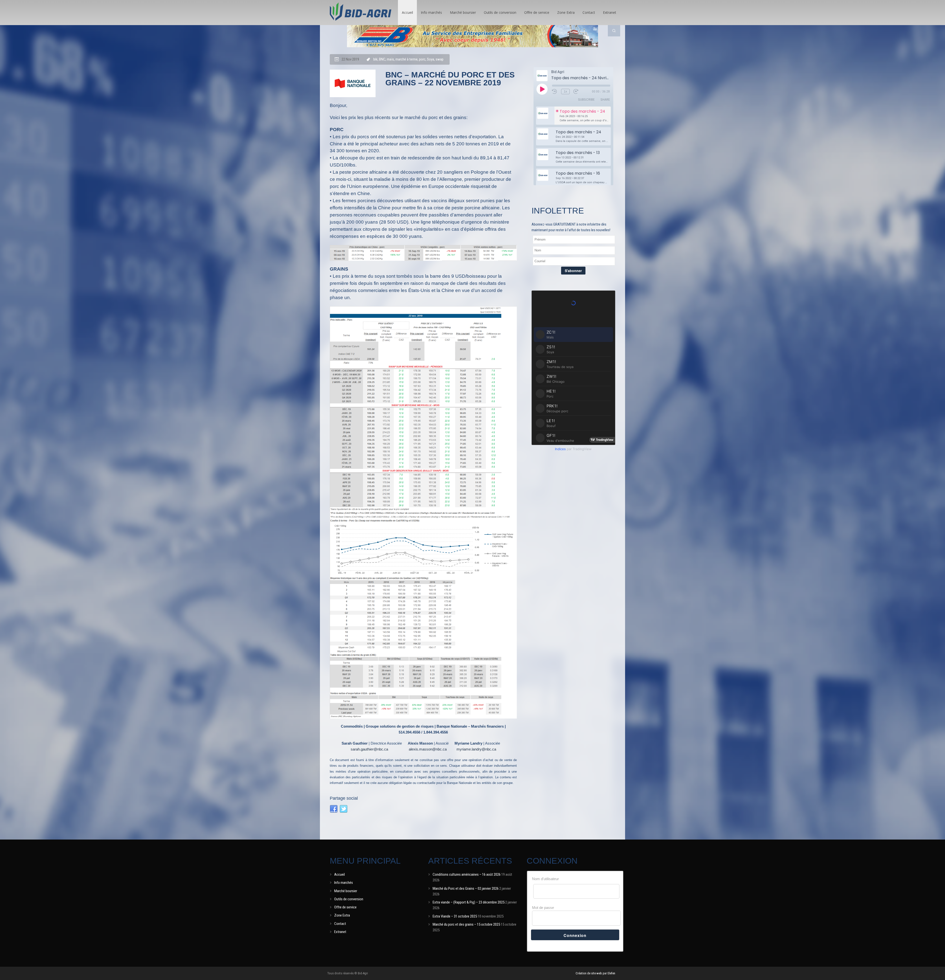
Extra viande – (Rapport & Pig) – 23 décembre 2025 (468, 902)
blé (375, 59)
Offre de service (536, 12)
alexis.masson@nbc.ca (428, 749)
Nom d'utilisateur (545, 879)
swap (439, 59)
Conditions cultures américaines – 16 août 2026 (467, 874)
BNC (382, 59)
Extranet (609, 12)
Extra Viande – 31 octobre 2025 (455, 916)
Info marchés (431, 12)
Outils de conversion (500, 12)
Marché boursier (463, 12)
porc (422, 59)
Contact (589, 12)
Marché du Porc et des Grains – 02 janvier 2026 (466, 888)
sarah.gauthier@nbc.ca (369, 749)
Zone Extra (566, 12)
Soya (430, 59)
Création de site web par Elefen (595, 973)
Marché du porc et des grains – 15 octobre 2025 (466, 924)
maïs (390, 59)
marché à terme (406, 59)
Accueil (407, 12)
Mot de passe (543, 907)
